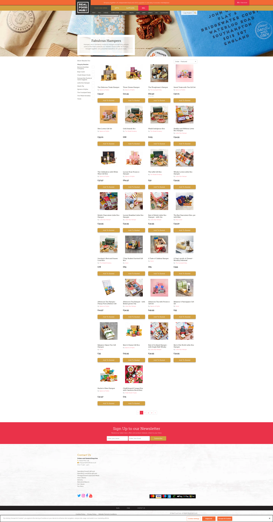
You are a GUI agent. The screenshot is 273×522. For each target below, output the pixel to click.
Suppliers (130, 8)
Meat (93, 12)
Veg (156, 12)
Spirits (150, 12)
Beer (143, 12)
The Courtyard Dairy (84, 92)
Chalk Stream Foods (83, 75)
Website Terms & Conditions (107, 514)
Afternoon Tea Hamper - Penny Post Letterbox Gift (107, 303)
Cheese (106, 12)
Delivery (80, 480)
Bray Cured (81, 72)
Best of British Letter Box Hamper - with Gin (157, 216)
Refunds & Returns (83, 482)
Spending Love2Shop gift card (87, 473)
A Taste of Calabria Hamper (158, 258)
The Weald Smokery (83, 95)
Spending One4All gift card (86, 471)
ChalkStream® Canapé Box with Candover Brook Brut (133, 389)
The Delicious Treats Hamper (108, 87)
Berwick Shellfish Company (83, 67)
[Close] (269, 518)
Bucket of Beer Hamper (106, 388)
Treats (131, 12)
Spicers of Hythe (82, 89)
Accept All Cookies (225, 518)
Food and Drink (100, 8)
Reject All (208, 518)
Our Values (80, 484)
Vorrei (79, 99)
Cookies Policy (80, 514)
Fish (99, 12)
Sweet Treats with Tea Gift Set (184, 87)
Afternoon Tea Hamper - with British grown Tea (134, 303)
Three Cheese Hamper (131, 87)
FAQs (128, 508)
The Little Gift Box (155, 172)
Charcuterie (115, 12)
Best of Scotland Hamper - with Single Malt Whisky (158, 346)
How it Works (81, 478)
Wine (138, 12)
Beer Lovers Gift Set (105, 129)
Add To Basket (108, 100)
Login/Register (187, 13)
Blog (117, 508)
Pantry (124, 12)
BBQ (143, 8)
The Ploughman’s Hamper (158, 87)
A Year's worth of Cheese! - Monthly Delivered (183, 259)
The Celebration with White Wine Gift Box (108, 173)
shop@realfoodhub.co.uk (87, 462)
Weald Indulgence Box (156, 129)
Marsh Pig (80, 86)
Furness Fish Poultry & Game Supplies (84, 78)
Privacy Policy (91, 514)
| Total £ (243, 2)
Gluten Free (164, 12)
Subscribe (158, 438)
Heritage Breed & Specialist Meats (88, 475)
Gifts (117, 8)
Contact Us (141, 508)
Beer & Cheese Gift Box (131, 345)
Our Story (80, 486)
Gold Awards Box (129, 129)
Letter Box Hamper (83, 83)
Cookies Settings (193, 518)
